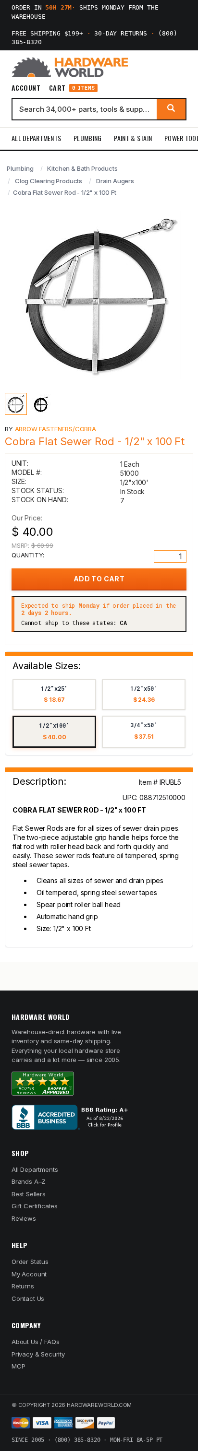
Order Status (30, 1261)
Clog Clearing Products (48, 181)
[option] (54, 694)
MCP (18, 1366)
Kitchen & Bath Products (82, 168)
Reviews (24, 1218)
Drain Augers (115, 181)
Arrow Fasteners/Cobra (55, 429)
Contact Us (28, 1298)
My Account (29, 1274)
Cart (72, 88)
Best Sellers (29, 1194)
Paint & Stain (133, 138)
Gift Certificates (35, 1206)
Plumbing (87, 138)
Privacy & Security (38, 1354)
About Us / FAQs (35, 1341)
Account (26, 87)
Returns (23, 1286)
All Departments (36, 138)
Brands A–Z (29, 1181)
